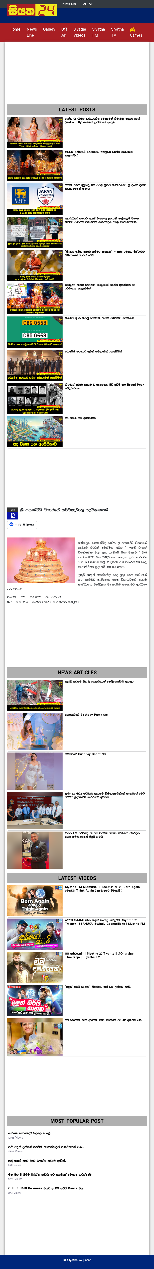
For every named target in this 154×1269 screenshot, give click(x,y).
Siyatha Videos (79, 32)
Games (136, 35)
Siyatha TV (117, 32)
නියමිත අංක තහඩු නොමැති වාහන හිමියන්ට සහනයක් (99, 318)
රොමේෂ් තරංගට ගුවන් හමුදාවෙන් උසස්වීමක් (93, 351)
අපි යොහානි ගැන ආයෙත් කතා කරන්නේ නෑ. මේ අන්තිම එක (103, 1020)
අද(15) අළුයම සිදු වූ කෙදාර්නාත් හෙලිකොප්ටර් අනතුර (99, 681)
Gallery (49, 29)
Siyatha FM (98, 32)
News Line (32, 32)
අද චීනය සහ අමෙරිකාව (80, 418)
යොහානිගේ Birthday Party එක (86, 715)
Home (14, 29)
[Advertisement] (77, 70)
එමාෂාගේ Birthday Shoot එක (85, 754)
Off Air (64, 32)
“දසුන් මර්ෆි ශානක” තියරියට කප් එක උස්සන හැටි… (98, 987)
